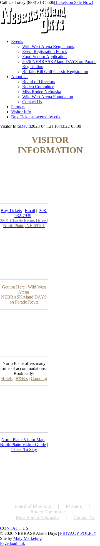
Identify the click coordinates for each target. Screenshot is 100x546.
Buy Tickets (11, 210)
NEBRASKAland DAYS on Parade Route (24, 299)
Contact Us (84, 517)
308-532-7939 (31, 213)
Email (30, 210)
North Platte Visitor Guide (23, 444)
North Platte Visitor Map (22, 439)
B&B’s (22, 378)
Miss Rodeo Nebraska (37, 517)
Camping (39, 378)
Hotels (6, 378)
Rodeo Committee (48, 511)
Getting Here (13, 287)
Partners (74, 506)
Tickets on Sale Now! (74, 2)
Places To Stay (24, 449)
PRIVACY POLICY (78, 533)
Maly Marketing (27, 538)
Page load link (12, 543)
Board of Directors (32, 506)
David (25, 126)
